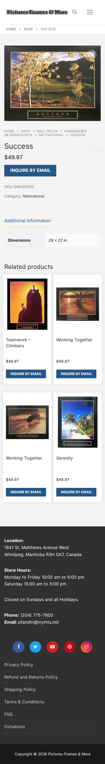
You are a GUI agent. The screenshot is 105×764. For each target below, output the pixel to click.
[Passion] (88, 148)
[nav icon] (90, 12)
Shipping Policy (20, 689)
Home (11, 29)
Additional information (27, 220)
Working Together (74, 339)
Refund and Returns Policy (31, 677)
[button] (92, 54)
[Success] (98, 148)
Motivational (51, 135)
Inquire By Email (30, 170)
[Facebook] (18, 647)
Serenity (64, 458)
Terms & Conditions (24, 701)
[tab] (27, 221)
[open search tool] (74, 12)
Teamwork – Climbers (18, 342)
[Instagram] (86, 647)
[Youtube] (52, 647)
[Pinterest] (69, 647)
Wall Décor (47, 131)
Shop (28, 29)
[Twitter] (35, 647)
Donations (14, 726)
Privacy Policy (18, 664)
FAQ (8, 714)
